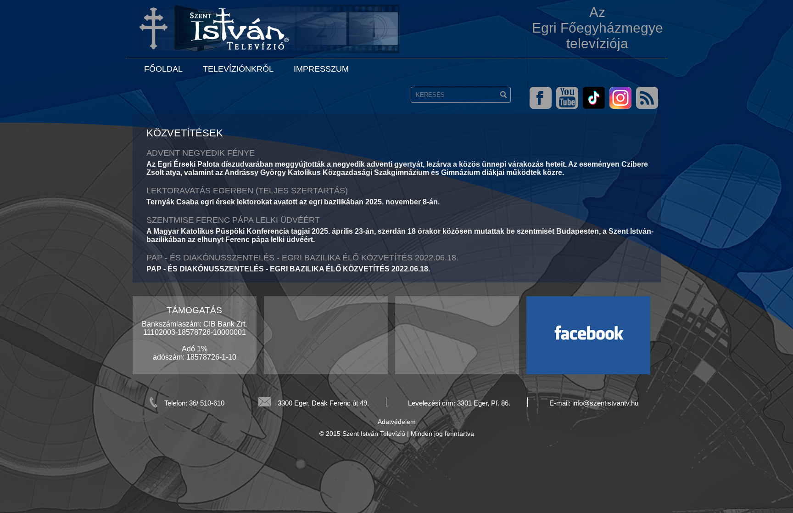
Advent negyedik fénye (200, 153)
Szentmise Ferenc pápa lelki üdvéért (233, 220)
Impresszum (321, 68)
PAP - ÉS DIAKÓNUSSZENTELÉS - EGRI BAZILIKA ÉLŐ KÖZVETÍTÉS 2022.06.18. (302, 257)
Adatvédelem (397, 421)
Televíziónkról (238, 68)
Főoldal (163, 68)
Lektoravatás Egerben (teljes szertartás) (247, 190)
